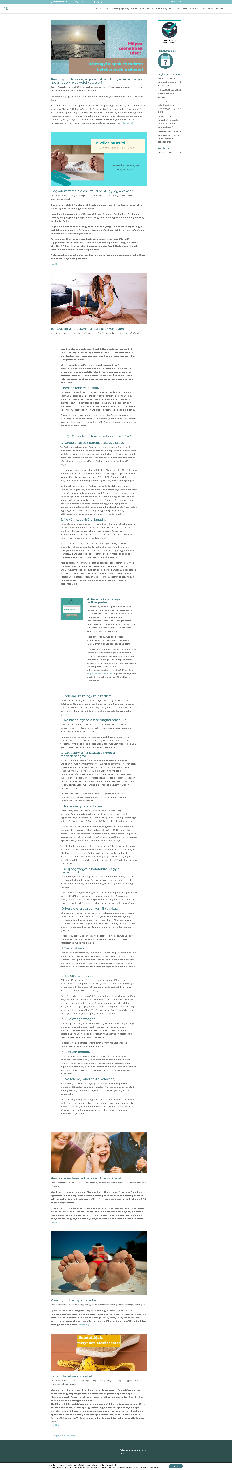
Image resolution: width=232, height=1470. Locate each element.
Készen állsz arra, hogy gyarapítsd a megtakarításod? (101, 436)
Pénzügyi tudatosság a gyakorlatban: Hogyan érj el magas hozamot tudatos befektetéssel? (96, 80)
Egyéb (88, 1381)
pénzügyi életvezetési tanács (63, 90)
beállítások (119, 1467)
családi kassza (89, 1183)
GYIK (178, 9)
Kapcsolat (205, 9)
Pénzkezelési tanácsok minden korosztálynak (86, 1178)
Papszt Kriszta (64, 87)
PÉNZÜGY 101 (104, 195)
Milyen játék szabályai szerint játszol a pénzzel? (169, 93)
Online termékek (190, 9)
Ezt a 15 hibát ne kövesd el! (72, 1376)
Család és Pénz (91, 195)
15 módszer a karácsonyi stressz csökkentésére (87, 329)
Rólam (98, 9)
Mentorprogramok (164, 9)
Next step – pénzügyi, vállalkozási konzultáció (132, 9)
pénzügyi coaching (133, 87)
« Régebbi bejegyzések (63, 1436)
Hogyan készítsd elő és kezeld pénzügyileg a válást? (92, 191)
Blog (106, 9)
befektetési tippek (107, 87)
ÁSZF (122, 1454)
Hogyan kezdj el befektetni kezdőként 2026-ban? (169, 82)
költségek (88, 333)
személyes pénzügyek (87, 90)
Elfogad (176, 1466)
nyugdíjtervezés (103, 1183)
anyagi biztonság (90, 87)
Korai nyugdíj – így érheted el (74, 1300)
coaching (120, 87)
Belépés (219, 9)
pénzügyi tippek (117, 1305)
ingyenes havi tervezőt (99, 674)
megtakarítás (97, 1381)
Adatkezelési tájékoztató (133, 1450)
